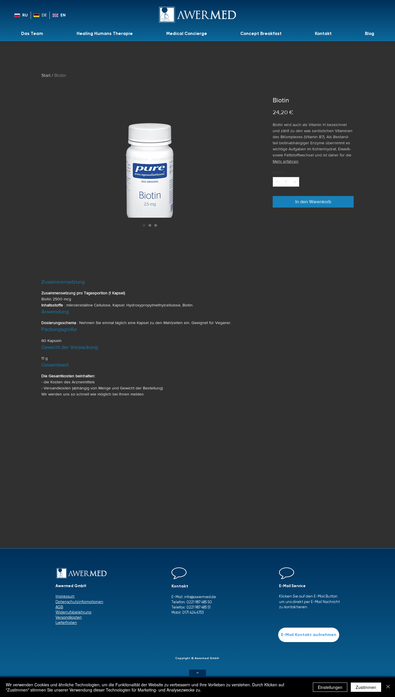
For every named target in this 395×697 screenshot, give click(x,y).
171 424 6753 (194, 612)
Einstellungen (330, 687)
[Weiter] (197, 673)
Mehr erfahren (285, 161)
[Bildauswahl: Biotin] (144, 225)
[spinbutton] (286, 181)
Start (46, 75)
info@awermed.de (200, 597)
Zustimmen (366, 687)
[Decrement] (277, 181)
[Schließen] (388, 687)
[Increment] (295, 181)
